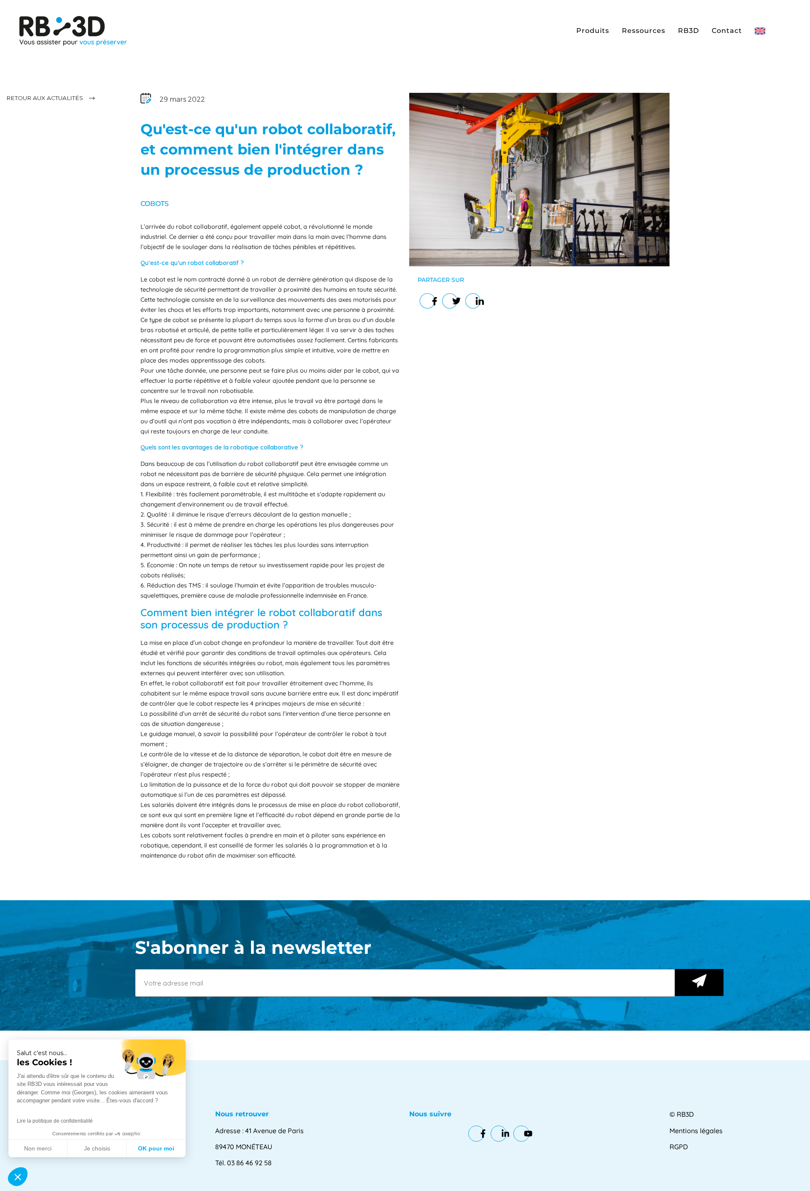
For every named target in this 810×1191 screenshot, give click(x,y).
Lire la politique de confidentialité (55, 1121)
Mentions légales (696, 1130)
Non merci (37, 1148)
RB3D (688, 31)
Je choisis (97, 1148)
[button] (18, 1177)
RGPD (679, 1146)
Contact (727, 31)
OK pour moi (156, 1148)
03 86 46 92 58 (249, 1163)
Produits (592, 31)
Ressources (643, 31)
